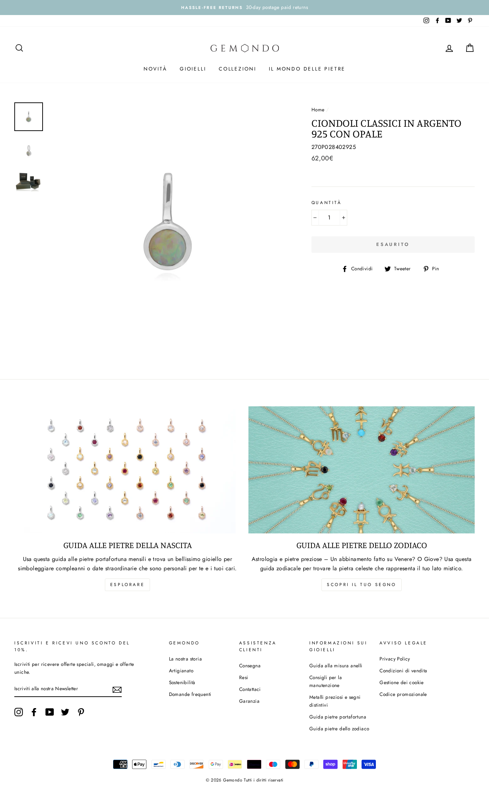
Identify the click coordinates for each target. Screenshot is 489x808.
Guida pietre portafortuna (337, 716)
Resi (243, 677)
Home (318, 109)
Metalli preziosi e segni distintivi (335, 700)
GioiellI (193, 68)
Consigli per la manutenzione (325, 681)
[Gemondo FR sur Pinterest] (81, 712)
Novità (155, 68)
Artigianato (181, 670)
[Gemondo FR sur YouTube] (49, 712)
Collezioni (237, 68)
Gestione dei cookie (401, 682)
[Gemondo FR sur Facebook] (34, 712)
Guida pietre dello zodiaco (339, 728)
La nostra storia (185, 658)
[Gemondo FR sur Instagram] (18, 712)
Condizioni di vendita (403, 670)
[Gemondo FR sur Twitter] (65, 712)
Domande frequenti (190, 694)
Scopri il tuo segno (361, 584)
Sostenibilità (182, 682)
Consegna (250, 665)
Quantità (326, 202)
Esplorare (127, 584)
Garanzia (249, 701)
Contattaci (250, 689)
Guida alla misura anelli (336, 665)
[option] (244, 7)
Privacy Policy (394, 658)
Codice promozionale (403, 694)
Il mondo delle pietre (307, 68)
